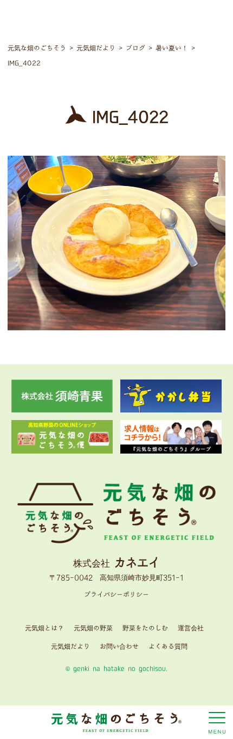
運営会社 (191, 628)
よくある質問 (167, 646)
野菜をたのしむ (145, 628)
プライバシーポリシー (116, 594)
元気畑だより (70, 646)
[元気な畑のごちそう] (116, 721)
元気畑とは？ (44, 628)
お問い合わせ (119, 646)
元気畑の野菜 (93, 628)
